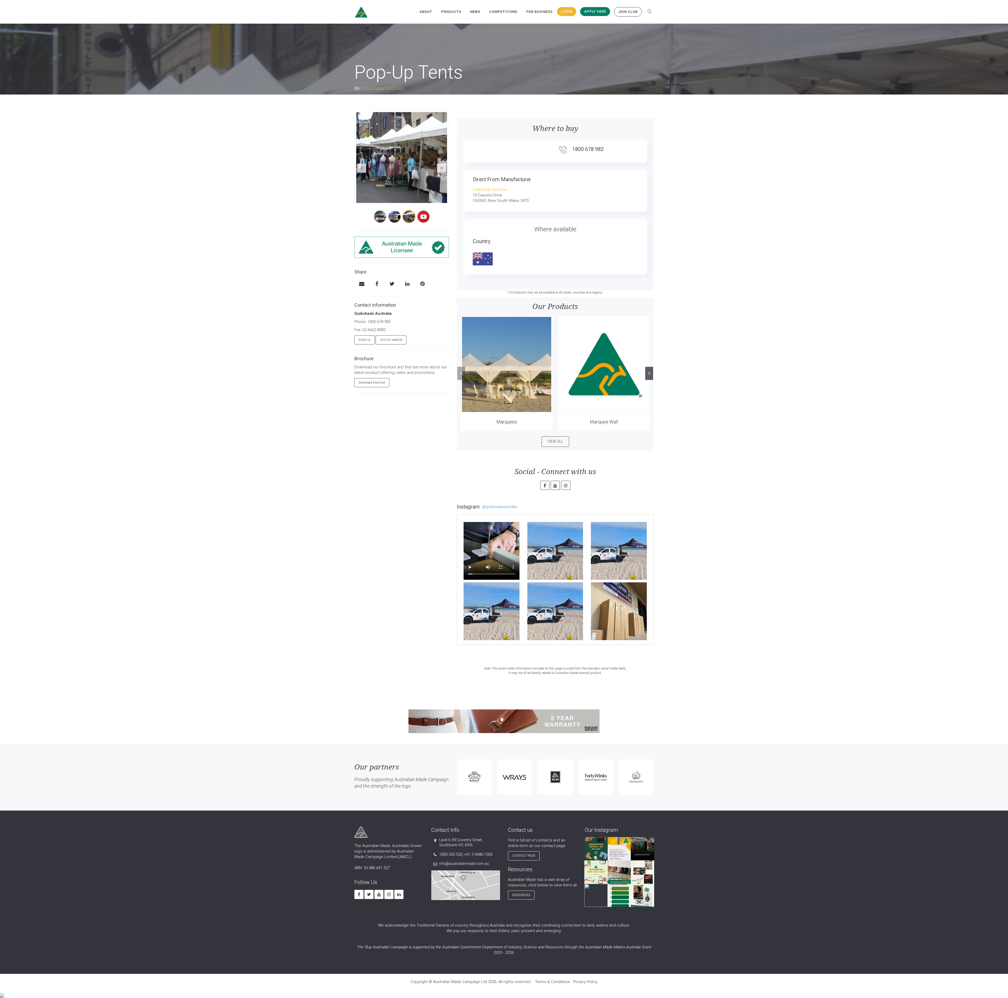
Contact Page (524, 856)
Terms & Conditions (552, 981)
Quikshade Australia (383, 88)
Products (451, 12)
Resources (521, 895)
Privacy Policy (585, 981)
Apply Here (595, 11)
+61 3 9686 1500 (478, 854)
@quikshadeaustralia (499, 507)
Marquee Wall (604, 422)
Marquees (506, 422)
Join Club (628, 12)
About (425, 12)
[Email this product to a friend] (362, 284)
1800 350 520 (450, 854)
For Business (539, 12)
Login (566, 11)
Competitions (503, 12)
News (475, 12)
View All (555, 441)
